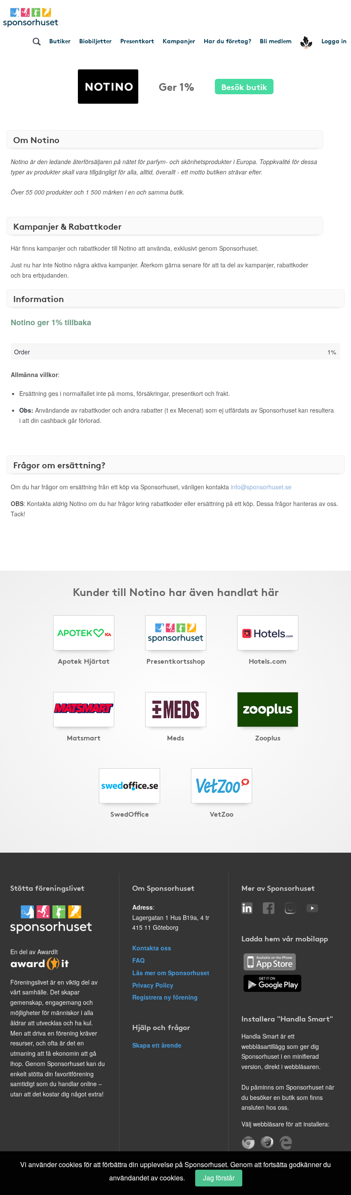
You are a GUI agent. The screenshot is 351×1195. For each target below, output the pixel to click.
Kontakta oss (151, 947)
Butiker (60, 40)
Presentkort (137, 40)
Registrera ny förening (165, 997)
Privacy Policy (152, 985)
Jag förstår (219, 1178)
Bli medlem (276, 40)
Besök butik (244, 86)
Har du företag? (227, 40)
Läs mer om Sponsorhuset (170, 972)
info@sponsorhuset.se (261, 486)
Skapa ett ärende (156, 1045)
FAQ (138, 960)
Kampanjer (179, 40)
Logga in (334, 40)
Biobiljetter (95, 40)
